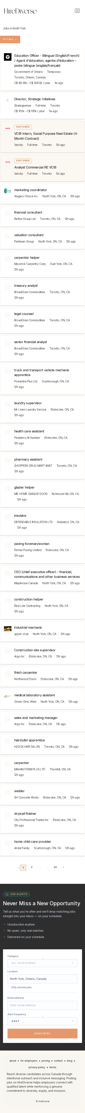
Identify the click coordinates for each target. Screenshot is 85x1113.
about (12, 1060)
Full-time (41, 105)
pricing (46, 1060)
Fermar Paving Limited (28, 550)
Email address (16, 997)
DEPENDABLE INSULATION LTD (33, 522)
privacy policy (37, 1067)
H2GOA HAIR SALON (27, 746)
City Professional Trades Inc (31, 820)
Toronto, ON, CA (50, 218)
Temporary (54, 71)
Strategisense (22, 105)
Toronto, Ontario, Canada (30, 77)
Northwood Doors (25, 679)
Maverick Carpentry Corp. (30, 264)
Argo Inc (19, 656)
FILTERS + (10, 39)
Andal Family (22, 848)
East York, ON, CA (61, 264)
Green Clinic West (25, 701)
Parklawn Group (24, 241)
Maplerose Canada (26, 583)
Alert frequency (17, 1014)
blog (69, 1060)
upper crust (21, 634)
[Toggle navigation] (77, 10)
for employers (28, 1060)
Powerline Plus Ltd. (26, 381)
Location (13, 971)
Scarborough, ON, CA (55, 381)
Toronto (55, 105)
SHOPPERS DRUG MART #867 (33, 465)
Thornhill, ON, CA (60, 769)
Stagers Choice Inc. (26, 196)
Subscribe (43, 1033)
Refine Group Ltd (25, 218)
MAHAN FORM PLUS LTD (29, 769)
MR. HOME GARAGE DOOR (30, 493)
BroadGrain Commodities (29, 292)
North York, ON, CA (54, 196)
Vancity (18, 144)
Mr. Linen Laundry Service (30, 409)
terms (52, 1067)
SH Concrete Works (26, 797)
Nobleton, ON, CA (68, 522)
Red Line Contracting (27, 605)
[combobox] (42, 963)
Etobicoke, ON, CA (62, 409)
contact (58, 1060)
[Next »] (63, 867)
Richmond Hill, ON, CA (65, 493)
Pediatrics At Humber (27, 437)
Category (13, 956)
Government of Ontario (28, 71)
